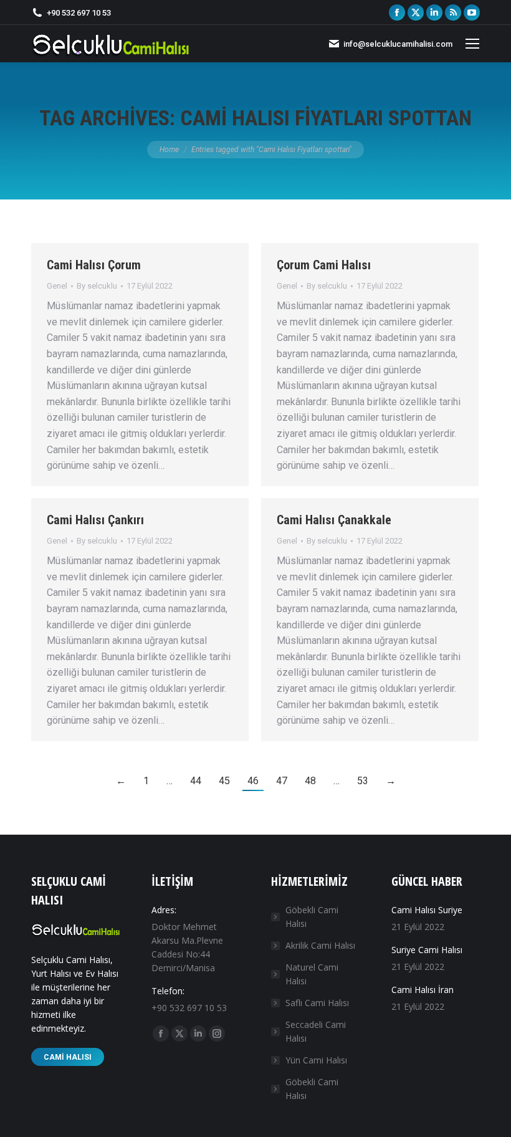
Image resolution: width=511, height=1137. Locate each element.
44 (195, 781)
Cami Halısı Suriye (426, 910)
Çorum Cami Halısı (324, 264)
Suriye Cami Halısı (426, 950)
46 (253, 781)
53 (362, 781)
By (97, 285)
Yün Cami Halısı (316, 1060)
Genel (57, 285)
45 (224, 781)
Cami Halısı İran (422, 989)
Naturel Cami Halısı (311, 974)
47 (281, 781)
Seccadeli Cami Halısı (315, 1031)
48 (310, 781)
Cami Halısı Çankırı (95, 519)
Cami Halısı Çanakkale (334, 519)
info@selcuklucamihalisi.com (397, 44)
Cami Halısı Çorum (94, 264)
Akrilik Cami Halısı (320, 945)
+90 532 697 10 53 (79, 12)
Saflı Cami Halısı (317, 1003)
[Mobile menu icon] (472, 43)
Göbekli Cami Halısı (311, 916)
